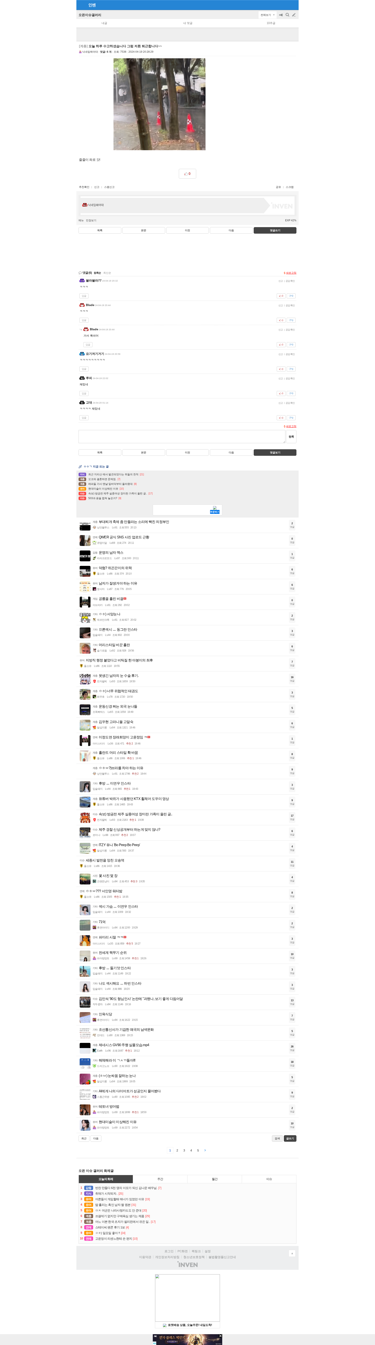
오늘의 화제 (106, 1179)
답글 (84, 296)
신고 (96, 187)
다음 (231, 230)
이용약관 (145, 1257)
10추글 (271, 23)
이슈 (269, 1179)
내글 (104, 23)
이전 (187, 230)
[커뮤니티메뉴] (81, 5)
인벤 (92, 5)
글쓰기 (294, 15)
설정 (208, 1251)
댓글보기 (275, 452)
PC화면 (183, 1251)
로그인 (169, 1251)
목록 (99, 230)
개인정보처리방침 (167, 1257)
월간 (214, 1179)
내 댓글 (187, 23)
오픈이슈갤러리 (90, 15)
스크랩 (290, 187)
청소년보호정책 (194, 1257)
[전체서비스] (293, 4)
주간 (160, 1179)
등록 (291, 436)
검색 (277, 1138)
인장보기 (91, 220)
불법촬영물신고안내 (222, 1257)
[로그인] (285, 4)
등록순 (97, 272)
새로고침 (291, 272)
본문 (143, 230)
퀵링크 (196, 1251)
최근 (84, 1138)
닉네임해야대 (90, 51)
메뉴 (81, 220)
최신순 (107, 272)
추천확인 (84, 187)
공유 (278, 187)
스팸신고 (109, 187)
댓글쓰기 (275, 230)
